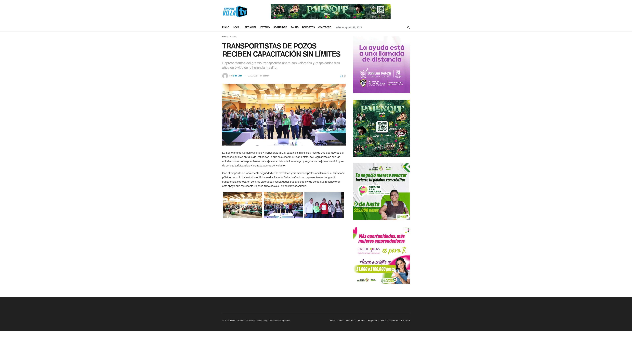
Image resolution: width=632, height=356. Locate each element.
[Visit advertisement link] (331, 11)
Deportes (308, 27)
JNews (232, 320)
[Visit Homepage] (234, 11)
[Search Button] (408, 27)
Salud (295, 27)
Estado (265, 27)
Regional (251, 27)
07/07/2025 (253, 75)
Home (225, 36)
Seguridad (280, 27)
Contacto (324, 27)
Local (237, 27)
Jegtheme (285, 320)
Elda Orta (237, 75)
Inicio (225, 27)
